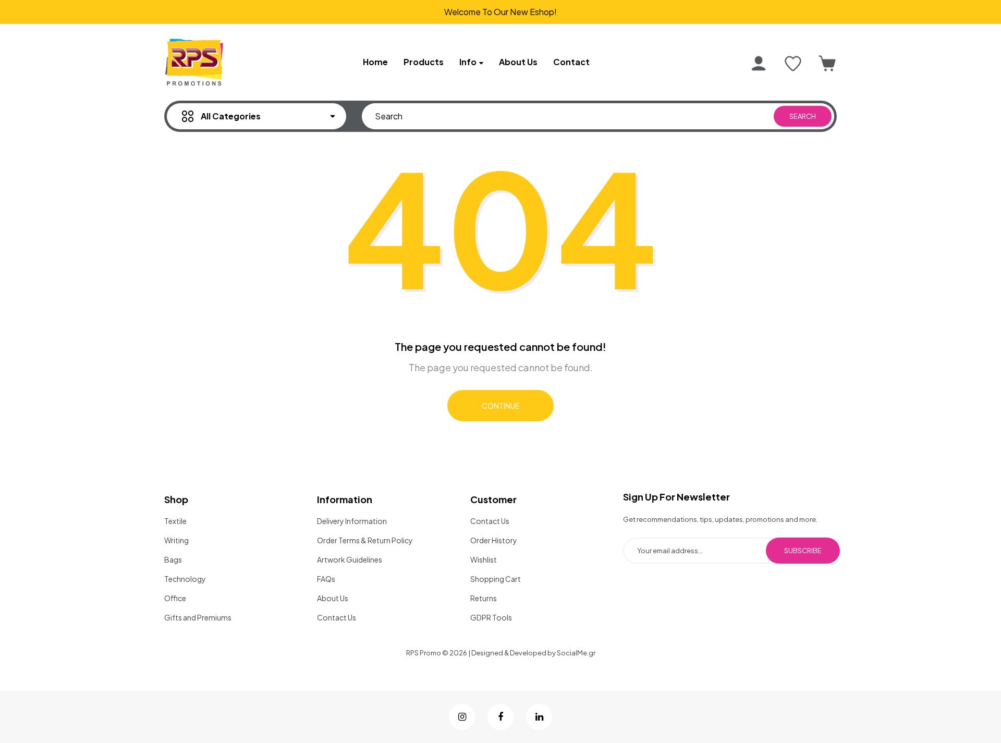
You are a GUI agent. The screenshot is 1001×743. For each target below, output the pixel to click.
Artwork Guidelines (349, 559)
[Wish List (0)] (793, 63)
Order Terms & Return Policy (365, 540)
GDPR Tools (491, 617)
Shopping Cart (495, 578)
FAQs (326, 578)
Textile (175, 521)
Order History (493, 540)
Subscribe (803, 550)
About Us (332, 598)
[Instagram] (462, 717)
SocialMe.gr (576, 653)
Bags (173, 559)
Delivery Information (352, 521)
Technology (185, 578)
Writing (176, 540)
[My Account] (758, 63)
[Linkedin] (539, 717)
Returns (483, 598)
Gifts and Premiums (197, 617)
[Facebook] (500, 717)
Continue (500, 405)
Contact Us (336, 617)
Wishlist (483, 559)
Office (175, 598)
